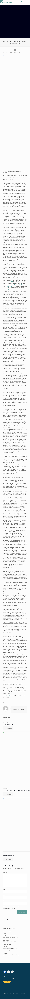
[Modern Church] (6, 2)
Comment (5, 872)
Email (4, 895)
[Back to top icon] (26, 995)
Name (4, 889)
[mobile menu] (28, 2)
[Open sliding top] (1, 1)
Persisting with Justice (8, 855)
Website (4, 901)
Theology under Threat (8, 724)
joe (10, 52)
